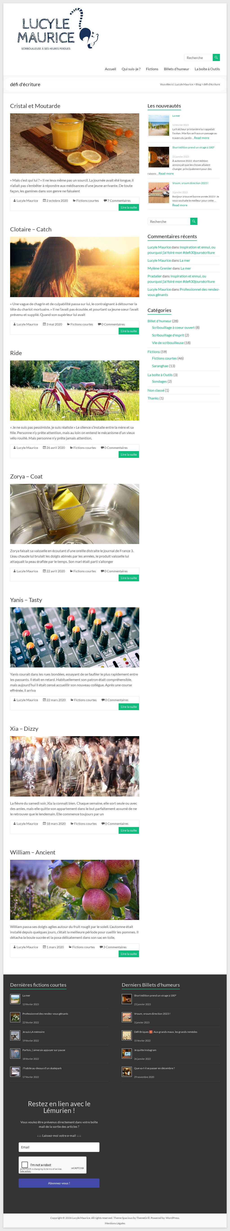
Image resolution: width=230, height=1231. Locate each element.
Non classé (156, 390)
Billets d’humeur (176, 69)
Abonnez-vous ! (59, 1183)
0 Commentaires (113, 324)
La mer (176, 115)
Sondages (159, 381)
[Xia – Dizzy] (74, 738)
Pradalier (155, 276)
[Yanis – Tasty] (74, 609)
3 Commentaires (114, 947)
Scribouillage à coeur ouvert (173, 327)
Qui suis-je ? (131, 69)
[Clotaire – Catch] (74, 239)
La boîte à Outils (207, 69)
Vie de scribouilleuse (168, 342)
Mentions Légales (115, 1223)
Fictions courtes (87, 200)
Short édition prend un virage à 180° (193, 147)
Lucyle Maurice (27, 200)
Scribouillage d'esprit (168, 335)
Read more (201, 138)
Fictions (152, 69)
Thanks (153, 398)
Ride (16, 352)
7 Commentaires (118, 200)
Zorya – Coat (26, 476)
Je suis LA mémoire (33, 1032)
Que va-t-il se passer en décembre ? (154, 1068)
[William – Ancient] (74, 862)
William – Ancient (32, 852)
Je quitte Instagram (145, 1050)
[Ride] (74, 362)
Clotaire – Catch (30, 229)
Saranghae (160, 366)
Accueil (110, 69)
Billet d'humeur (159, 321)
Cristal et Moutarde (35, 105)
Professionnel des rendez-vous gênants (45, 1013)
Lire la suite (129, 207)
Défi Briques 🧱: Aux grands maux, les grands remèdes (165, 1032)
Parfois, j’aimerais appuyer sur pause (43, 1050)
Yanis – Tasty (26, 599)
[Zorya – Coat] (74, 486)
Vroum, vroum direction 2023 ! (190, 183)
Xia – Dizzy (24, 728)
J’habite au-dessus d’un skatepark (42, 1068)
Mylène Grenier (160, 268)
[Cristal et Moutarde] (74, 115)
